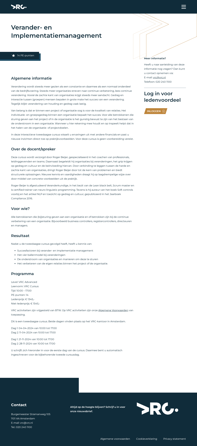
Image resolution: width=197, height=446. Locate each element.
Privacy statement (174, 438)
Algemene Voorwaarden (113, 310)
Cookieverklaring (146, 438)
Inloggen (154, 111)
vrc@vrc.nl (159, 77)
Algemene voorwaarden (115, 438)
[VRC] (18, 6)
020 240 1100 (24, 427)
